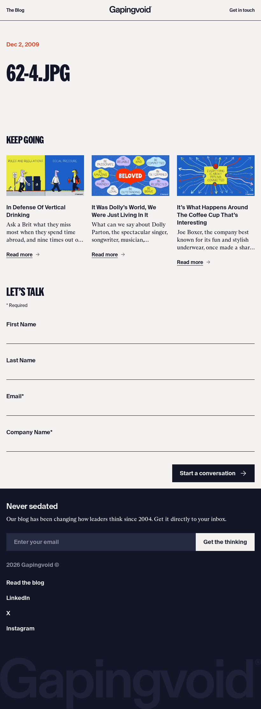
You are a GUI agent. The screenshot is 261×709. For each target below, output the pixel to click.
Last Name (21, 360)
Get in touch (242, 10)
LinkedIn (18, 597)
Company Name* (29, 432)
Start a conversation (208, 473)
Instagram (20, 628)
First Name (21, 324)
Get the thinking (225, 542)
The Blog (15, 10)
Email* (15, 396)
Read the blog (25, 582)
